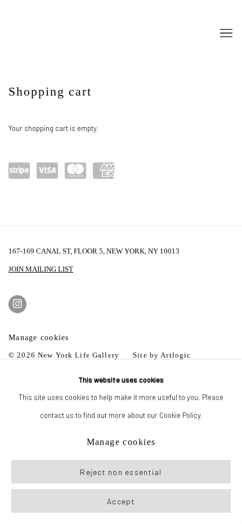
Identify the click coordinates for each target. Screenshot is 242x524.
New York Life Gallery (30, 33)
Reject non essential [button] (121, 472)
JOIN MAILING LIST (40, 269)
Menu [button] (225, 33)
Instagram (17, 304)
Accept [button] (121, 501)
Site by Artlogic (162, 355)
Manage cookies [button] (38, 337)
